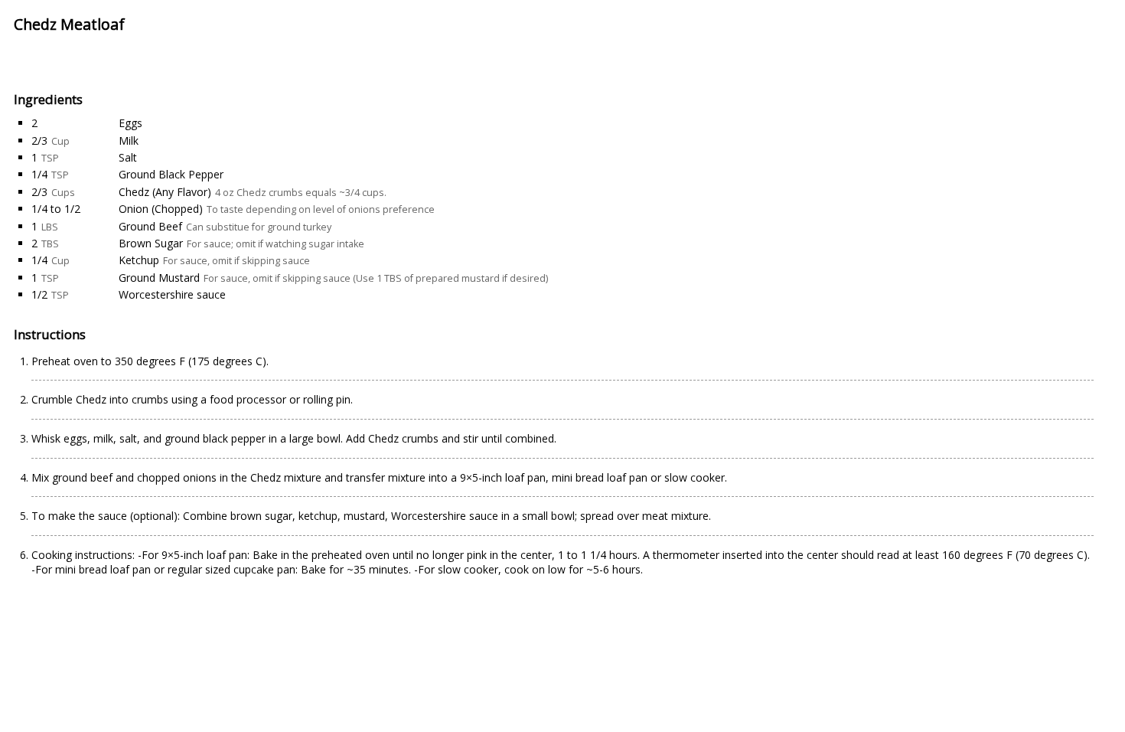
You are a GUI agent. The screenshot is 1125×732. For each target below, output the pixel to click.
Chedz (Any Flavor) (165, 192)
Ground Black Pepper (171, 174)
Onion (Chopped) (161, 208)
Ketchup (139, 260)
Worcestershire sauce (172, 294)
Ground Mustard (159, 277)
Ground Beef (150, 226)
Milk (129, 140)
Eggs (130, 123)
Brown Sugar (151, 243)
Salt (128, 157)
